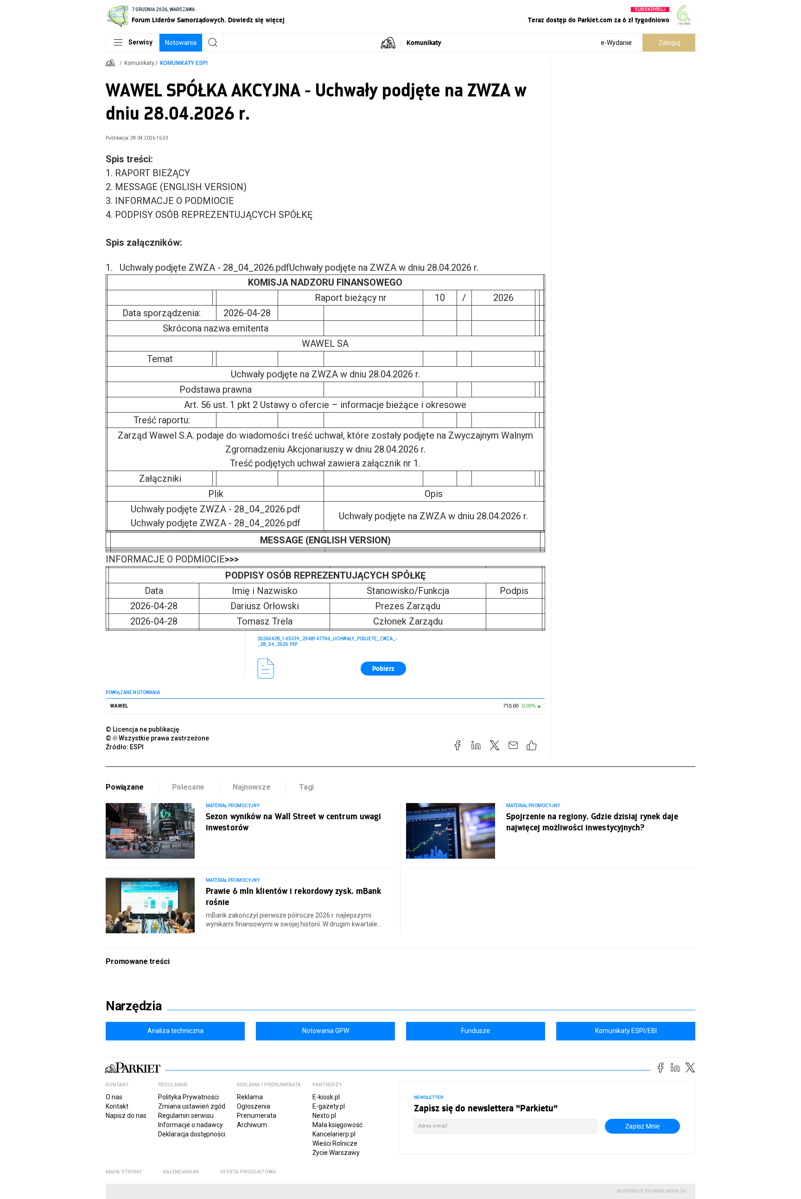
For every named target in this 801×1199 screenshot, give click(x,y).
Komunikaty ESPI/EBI (626, 1030)
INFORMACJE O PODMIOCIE (172, 559)
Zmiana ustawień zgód (191, 1106)
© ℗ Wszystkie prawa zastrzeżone (157, 738)
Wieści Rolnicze (334, 1143)
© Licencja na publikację (143, 729)
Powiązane (125, 787)
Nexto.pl (324, 1115)
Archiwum (252, 1125)
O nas (114, 1097)
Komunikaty (424, 42)
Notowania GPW (325, 1030)
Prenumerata (256, 1115)
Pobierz (383, 668)
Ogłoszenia (253, 1106)
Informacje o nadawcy (190, 1125)
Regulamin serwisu (186, 1115)
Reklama (250, 1097)
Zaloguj (669, 42)
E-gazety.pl (328, 1106)
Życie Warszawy (336, 1152)
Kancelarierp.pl (334, 1134)
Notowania (181, 42)
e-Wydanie (616, 42)
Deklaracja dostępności (191, 1134)
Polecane (188, 787)
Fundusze (475, 1030)
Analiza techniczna (175, 1030)
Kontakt (117, 1106)
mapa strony (124, 1172)
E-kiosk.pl (326, 1097)
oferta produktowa (248, 1172)
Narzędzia (134, 1006)
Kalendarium (181, 1172)
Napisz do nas (126, 1115)
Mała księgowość (337, 1125)
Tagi (306, 787)
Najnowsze (252, 787)
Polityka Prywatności (188, 1097)
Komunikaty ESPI (184, 63)
